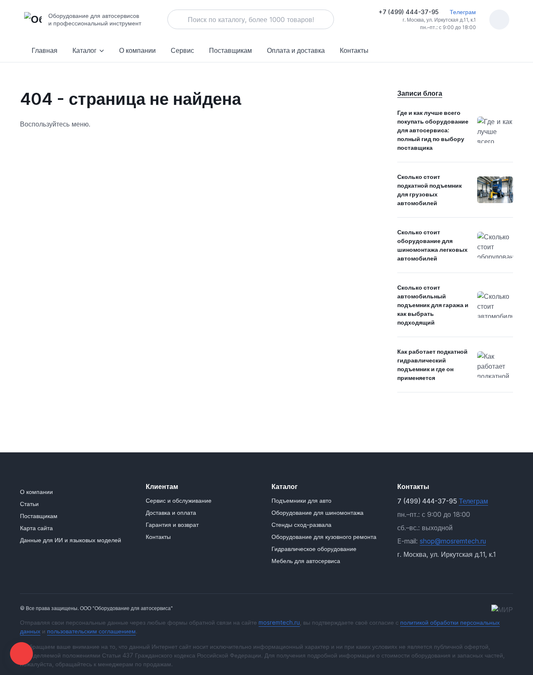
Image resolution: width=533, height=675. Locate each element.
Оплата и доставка (296, 50)
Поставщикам (230, 50)
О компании (137, 50)
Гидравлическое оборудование (313, 548)
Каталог (84, 50)
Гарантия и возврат (172, 524)
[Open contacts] (21, 653)
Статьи (29, 503)
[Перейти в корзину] (499, 20)
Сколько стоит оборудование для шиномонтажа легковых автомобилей (432, 245)
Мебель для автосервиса (305, 560)
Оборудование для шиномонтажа (317, 512)
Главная (44, 50)
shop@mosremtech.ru (453, 541)
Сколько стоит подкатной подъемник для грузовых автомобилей (429, 189)
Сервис (182, 50)
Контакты (354, 50)
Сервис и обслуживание (179, 500)
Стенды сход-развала (301, 524)
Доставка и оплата (171, 512)
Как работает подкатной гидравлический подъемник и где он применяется (432, 364)
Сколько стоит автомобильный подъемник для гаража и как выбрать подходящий (432, 305)
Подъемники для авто (301, 500)
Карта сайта (36, 527)
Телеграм (462, 11)
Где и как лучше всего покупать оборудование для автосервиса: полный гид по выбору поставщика (432, 130)
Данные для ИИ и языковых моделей (70, 539)
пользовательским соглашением (91, 631)
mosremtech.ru (279, 622)
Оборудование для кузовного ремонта (323, 536)
